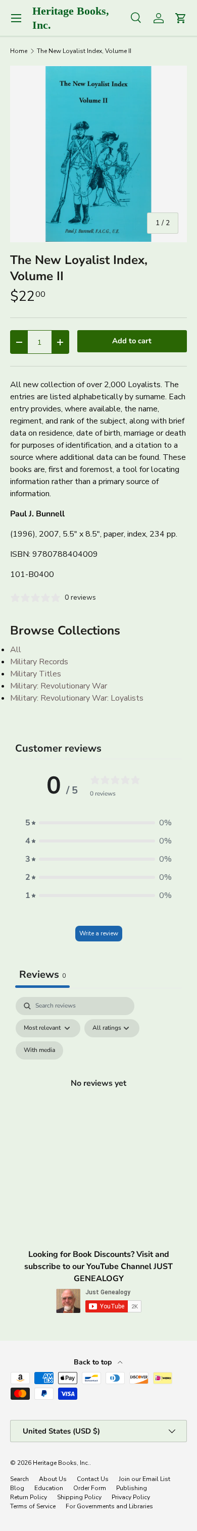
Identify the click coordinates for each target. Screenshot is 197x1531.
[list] (98, 154)
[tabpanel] (98, 1094)
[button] (98, 823)
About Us (53, 1479)
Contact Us (93, 1479)
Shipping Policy (79, 1497)
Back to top (94, 1362)
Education (48, 1488)
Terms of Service (33, 1506)
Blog (17, 1488)
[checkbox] (39, 1050)
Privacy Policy (131, 1497)
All (15, 649)
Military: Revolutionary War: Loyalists (76, 698)
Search (19, 1479)
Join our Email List (144, 1479)
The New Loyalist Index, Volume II (84, 51)
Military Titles (35, 673)
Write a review (98, 933)
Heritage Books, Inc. (61, 1463)
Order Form (89, 1488)
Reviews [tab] (42, 974)
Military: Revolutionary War (58, 686)
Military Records (39, 661)
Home (18, 51)
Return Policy (28, 1497)
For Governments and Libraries (109, 1506)
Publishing (131, 1488)
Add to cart (132, 341)
